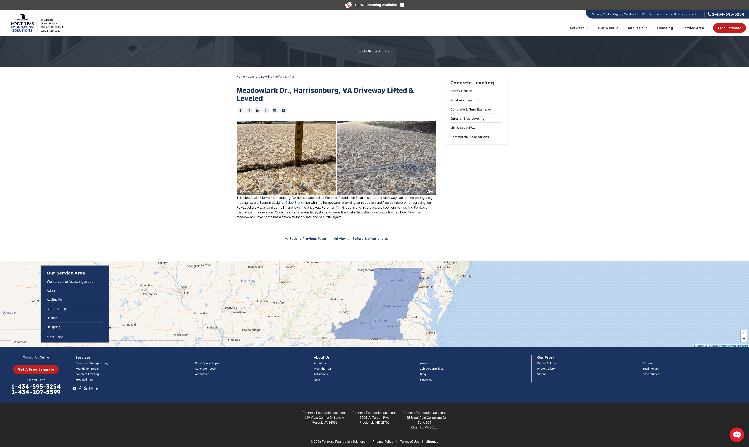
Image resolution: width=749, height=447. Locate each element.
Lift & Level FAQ (462, 128)
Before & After (546, 363)
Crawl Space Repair (207, 363)
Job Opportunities (431, 368)
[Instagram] (91, 388)
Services (577, 28)
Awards (425, 363)
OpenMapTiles (711, 345)
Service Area (693, 28)
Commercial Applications (469, 137)
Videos (541, 374)
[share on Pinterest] (266, 110)
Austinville (54, 300)
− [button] (744, 338)
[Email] (275, 110)
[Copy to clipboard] (283, 110)
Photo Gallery (461, 91)
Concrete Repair (205, 368)
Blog (423, 374)
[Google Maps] (85, 388)
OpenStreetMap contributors (734, 345)
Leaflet (697, 345)
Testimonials (651, 368)
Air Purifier (202, 374)
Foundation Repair (87, 368)
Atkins (51, 290)
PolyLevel (421, 207)
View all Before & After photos (363, 239)
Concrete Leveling (472, 83)
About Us (635, 28)
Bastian (52, 318)
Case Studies (651, 374)
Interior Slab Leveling (467, 118)
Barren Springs (57, 309)
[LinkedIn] (96, 388)
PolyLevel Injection (465, 100)
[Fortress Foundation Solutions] (37, 23)
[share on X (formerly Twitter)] (249, 110)
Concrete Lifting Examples (471, 109)
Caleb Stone (294, 202)
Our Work (606, 28)
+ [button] (744, 332)
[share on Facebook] (240, 110)
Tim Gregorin (345, 207)
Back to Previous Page (307, 239)
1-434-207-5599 (35, 392)
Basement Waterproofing (91, 363)
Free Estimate (729, 28)
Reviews (648, 363)
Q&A (317, 379)
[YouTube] (74, 388)
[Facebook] (80, 388)
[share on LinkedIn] (258, 110)
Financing (665, 28)
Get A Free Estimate (36, 369)
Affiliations (321, 374)
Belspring (53, 327)
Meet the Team (323, 368)
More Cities (55, 337)
